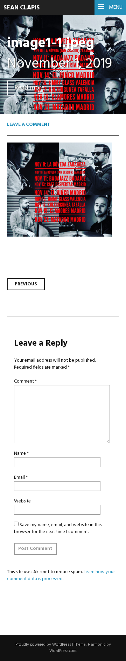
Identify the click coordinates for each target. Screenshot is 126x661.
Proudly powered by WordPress (43, 644)
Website (22, 501)
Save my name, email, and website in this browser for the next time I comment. (58, 528)
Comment (25, 381)
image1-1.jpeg (50, 43)
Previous (26, 284)
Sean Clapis (22, 8)
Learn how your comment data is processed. (61, 575)
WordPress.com (62, 651)
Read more (29, 88)
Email (21, 477)
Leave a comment (28, 124)
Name (21, 453)
